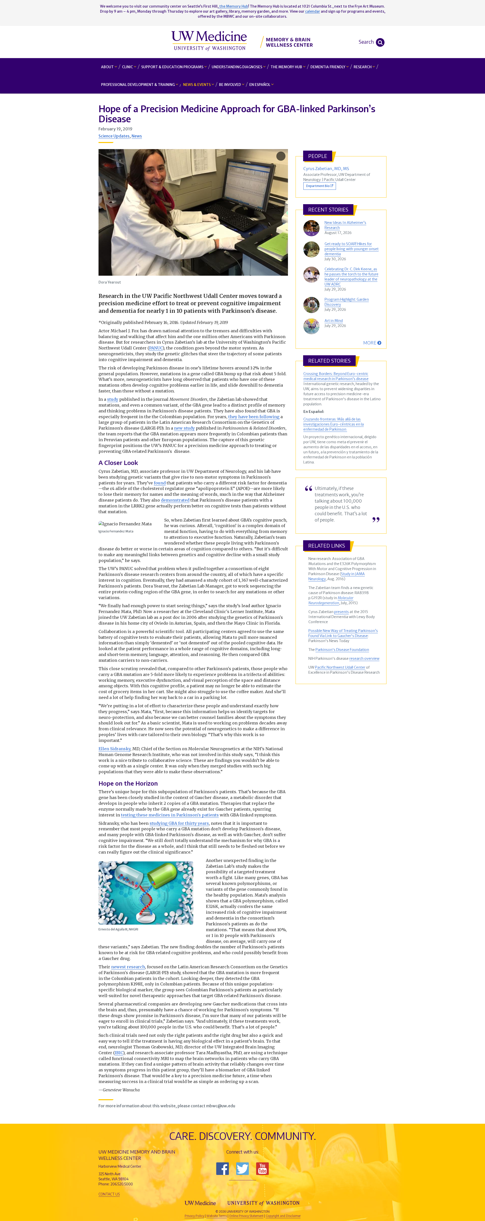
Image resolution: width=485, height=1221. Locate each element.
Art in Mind (334, 320)
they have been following (253, 416)
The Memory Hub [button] (287, 67)
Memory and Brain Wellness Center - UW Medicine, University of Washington (243, 42)
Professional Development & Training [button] (138, 84)
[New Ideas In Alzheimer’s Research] (312, 228)
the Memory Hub (233, 6)
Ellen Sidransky (114, 748)
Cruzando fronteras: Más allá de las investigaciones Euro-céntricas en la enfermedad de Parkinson (333, 424)
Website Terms (216, 1216)
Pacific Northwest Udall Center (340, 667)
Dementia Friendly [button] (328, 67)
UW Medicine (200, 1203)
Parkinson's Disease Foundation (342, 649)
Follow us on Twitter (242, 1168)
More (370, 342)
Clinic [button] (128, 67)
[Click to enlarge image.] (193, 212)
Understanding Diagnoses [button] (237, 67)
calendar (312, 11)
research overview (364, 658)
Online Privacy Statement (246, 1216)
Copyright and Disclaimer (283, 1216)
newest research (128, 966)
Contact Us (109, 1194)
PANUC (156, 347)
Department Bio (318, 186)
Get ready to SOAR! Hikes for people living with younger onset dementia (352, 249)
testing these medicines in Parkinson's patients (170, 814)
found (160, 482)
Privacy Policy (194, 1216)
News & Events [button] (197, 84)
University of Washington (264, 1203)
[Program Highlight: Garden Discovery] (312, 305)
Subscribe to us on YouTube (262, 1168)
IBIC (119, 1052)
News (137, 135)
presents (341, 611)
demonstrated (175, 500)
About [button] (107, 67)
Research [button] (363, 67)
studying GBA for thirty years (179, 823)
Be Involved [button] (230, 84)
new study (184, 428)
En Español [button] (260, 84)
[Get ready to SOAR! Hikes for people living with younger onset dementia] (312, 249)
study (112, 399)
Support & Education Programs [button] (172, 67)
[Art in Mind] (312, 326)
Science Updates (114, 135)
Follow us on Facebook (222, 1168)
